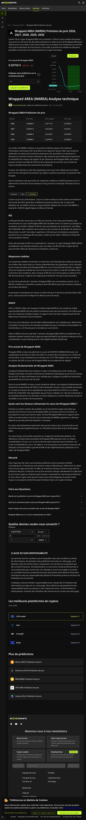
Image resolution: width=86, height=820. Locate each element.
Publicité (25, 793)
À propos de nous (29, 778)
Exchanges (52, 781)
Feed (3, 8)
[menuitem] (3, 13)
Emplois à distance (29, 796)
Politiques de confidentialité (28, 817)
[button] (45, 496)
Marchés (36, 8)
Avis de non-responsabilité (50, 817)
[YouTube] (16, 724)
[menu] (3, 20)
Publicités (45, 8)
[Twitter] (11, 724)
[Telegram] (21, 724)
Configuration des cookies (72, 817)
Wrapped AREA (18, 25)
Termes (13, 817)
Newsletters (12, 8)
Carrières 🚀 (27, 781)
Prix (9, 25)
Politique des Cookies (72, 808)
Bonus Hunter (25, 8)
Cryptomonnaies (54, 778)
